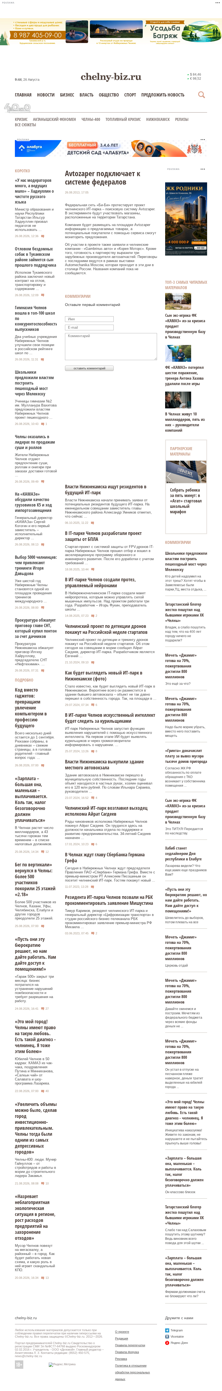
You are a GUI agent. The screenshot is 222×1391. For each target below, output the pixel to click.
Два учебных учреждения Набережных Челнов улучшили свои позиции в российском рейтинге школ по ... (36, 345)
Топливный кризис (123, 119)
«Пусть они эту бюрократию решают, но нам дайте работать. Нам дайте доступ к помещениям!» (35, 954)
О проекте (122, 1331)
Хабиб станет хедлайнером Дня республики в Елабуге (183, 853)
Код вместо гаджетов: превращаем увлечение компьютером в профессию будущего (31, 707)
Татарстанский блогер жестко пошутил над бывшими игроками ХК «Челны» (184, 612)
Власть (86, 95)
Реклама (121, 1358)
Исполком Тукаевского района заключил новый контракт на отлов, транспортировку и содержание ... (34, 280)
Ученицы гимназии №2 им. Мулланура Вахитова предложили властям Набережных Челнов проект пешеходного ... (36, 409)
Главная (23, 95)
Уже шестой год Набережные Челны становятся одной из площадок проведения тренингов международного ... (33, 591)
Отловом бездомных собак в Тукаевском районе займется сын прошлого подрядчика (35, 257)
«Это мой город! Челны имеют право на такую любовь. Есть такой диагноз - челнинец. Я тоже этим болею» (35, 1036)
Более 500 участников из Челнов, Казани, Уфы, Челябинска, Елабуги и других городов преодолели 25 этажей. (35, 910)
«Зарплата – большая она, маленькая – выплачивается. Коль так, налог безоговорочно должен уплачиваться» (31, 799)
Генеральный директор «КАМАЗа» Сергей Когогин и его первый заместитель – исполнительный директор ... (33, 528)
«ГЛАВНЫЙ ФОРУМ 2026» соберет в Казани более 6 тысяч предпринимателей (187, 501)
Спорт (130, 95)
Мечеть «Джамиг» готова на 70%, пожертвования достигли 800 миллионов (181, 665)
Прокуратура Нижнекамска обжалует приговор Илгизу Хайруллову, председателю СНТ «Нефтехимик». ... (34, 654)
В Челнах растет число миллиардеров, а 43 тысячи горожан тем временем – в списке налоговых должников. (34, 836)
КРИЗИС (21, 119)
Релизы (181, 119)
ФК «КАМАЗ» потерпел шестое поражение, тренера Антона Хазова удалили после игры (184, 375)
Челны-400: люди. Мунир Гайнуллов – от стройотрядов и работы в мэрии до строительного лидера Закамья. (35, 1167)
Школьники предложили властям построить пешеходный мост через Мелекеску (186, 561)
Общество (109, 95)
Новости (46, 95)
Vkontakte (177, 1336)
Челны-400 (90, 119)
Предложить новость (162, 95)
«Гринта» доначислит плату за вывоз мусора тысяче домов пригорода (186, 756)
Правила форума (127, 1352)
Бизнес (67, 95)
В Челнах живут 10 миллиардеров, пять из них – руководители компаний (185, 422)
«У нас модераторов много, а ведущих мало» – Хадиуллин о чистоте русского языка (34, 191)
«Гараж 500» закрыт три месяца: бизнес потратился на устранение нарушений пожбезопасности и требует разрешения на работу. (34, 988)
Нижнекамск (158, 119)
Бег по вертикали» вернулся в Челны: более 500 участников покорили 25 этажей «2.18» (35, 879)
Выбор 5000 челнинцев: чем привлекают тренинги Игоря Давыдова (36, 565)
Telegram (177, 1330)
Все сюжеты (25, 124)
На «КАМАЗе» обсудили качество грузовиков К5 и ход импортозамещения (33, 502)
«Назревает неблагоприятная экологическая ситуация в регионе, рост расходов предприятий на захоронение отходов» (35, 1217)
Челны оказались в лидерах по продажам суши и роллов (35, 442)
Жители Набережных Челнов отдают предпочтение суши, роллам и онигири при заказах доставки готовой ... (36, 465)
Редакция (121, 1338)
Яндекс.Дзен (179, 1342)
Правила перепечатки (130, 1345)
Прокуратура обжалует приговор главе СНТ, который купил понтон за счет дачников (36, 628)
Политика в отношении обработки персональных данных (132, 1372)
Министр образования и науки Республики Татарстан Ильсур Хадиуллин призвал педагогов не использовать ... (34, 219)
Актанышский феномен (54, 119)
